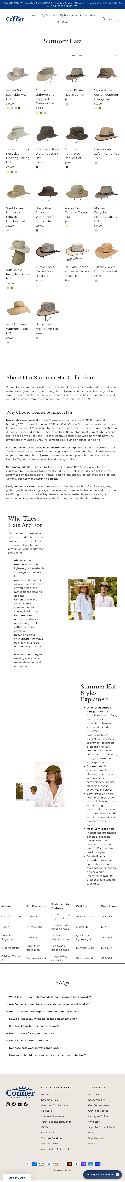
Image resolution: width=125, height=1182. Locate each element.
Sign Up (33, 608)
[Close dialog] (118, 550)
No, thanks (32, 618)
